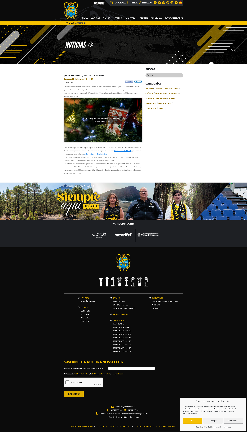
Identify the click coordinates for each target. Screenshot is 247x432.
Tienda (161, 108)
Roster (172, 98)
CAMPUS (156, 308)
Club (176, 88)
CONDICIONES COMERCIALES (147, 426)
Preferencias (233, 420)
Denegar (213, 420)
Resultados (161, 98)
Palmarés (85, 317)
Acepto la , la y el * (94, 373)
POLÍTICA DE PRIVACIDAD (81, 426)
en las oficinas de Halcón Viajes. (95, 154)
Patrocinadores (121, 314)
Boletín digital (88, 301)
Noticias (85, 297)
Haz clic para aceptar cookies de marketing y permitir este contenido (103, 120)
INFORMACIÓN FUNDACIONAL (165, 301)
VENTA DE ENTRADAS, (123, 151)
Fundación (160, 93)
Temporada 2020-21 (122, 334)
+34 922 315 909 (133, 410)
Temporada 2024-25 (122, 348)
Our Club (85, 321)
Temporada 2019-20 (122, 330)
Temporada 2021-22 (122, 337)
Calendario (118, 323)
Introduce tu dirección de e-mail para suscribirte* (83, 368)
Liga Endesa (173, 93)
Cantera (168, 88)
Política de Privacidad (215, 427)
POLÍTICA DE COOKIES (106, 426)
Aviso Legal (227, 427)
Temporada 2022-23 (122, 341)
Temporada (150, 108)
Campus (158, 88)
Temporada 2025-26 (122, 351)
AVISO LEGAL (124, 426)
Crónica (149, 93)
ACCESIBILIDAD (169, 426)
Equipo (116, 297)
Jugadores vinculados (124, 308)
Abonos (149, 88)
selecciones (150, 103)
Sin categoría (164, 103)
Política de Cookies (81, 373)
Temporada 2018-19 (121, 327)
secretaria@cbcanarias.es (125, 406)
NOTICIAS (69, 23)
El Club (84, 307)
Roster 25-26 (119, 301)
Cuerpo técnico (120, 304)
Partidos (149, 98)
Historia (85, 314)
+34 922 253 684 (116, 410)
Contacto (85, 310)
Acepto (192, 420)
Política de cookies (201, 427)
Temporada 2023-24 (122, 344)
